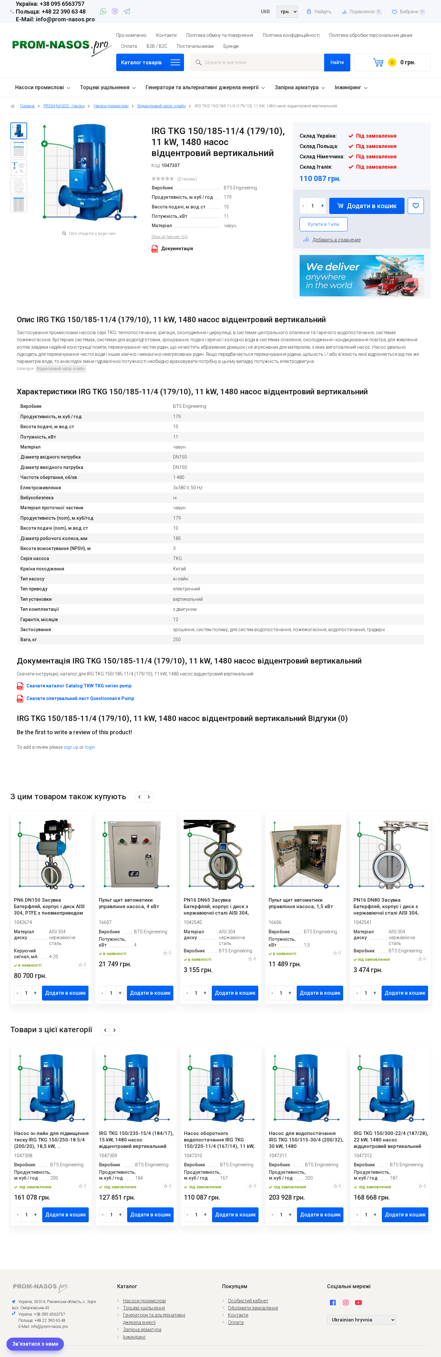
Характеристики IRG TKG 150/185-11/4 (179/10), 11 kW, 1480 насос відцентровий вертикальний (192, 391)
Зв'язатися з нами (35, 1344)
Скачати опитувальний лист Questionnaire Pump (80, 698)
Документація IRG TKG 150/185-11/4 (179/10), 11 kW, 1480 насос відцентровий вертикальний (189, 660)
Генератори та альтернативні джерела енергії (202, 87)
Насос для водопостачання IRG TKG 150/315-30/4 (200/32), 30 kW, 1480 (306, 1139)
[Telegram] (127, 12)
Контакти (166, 35)
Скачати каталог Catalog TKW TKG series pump (78, 685)
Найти (337, 62)
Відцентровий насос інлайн (61, 368)
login (90, 747)
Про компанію (131, 35)
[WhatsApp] (104, 12)
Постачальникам (195, 46)
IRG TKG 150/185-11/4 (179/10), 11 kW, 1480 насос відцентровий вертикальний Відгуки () (182, 718)
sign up (71, 747)
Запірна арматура (297, 87)
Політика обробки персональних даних (371, 35)
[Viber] (116, 12)
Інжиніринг (348, 87)
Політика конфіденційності (291, 35)
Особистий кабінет (248, 1300)
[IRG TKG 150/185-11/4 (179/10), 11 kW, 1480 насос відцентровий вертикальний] (18, 131)
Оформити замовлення (253, 1307)
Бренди (231, 46)
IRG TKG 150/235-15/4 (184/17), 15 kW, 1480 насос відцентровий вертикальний (136, 1139)
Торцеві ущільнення (104, 87)
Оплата (129, 46)
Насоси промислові (39, 87)
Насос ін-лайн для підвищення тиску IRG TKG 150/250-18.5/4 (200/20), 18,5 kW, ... (51, 1139)
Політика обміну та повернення (219, 35)
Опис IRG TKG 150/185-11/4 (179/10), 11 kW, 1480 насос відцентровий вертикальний (171, 319)
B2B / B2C (157, 46)
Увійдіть (322, 11)
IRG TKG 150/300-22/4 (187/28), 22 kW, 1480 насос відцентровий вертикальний (391, 1139)
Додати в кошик (371, 206)
